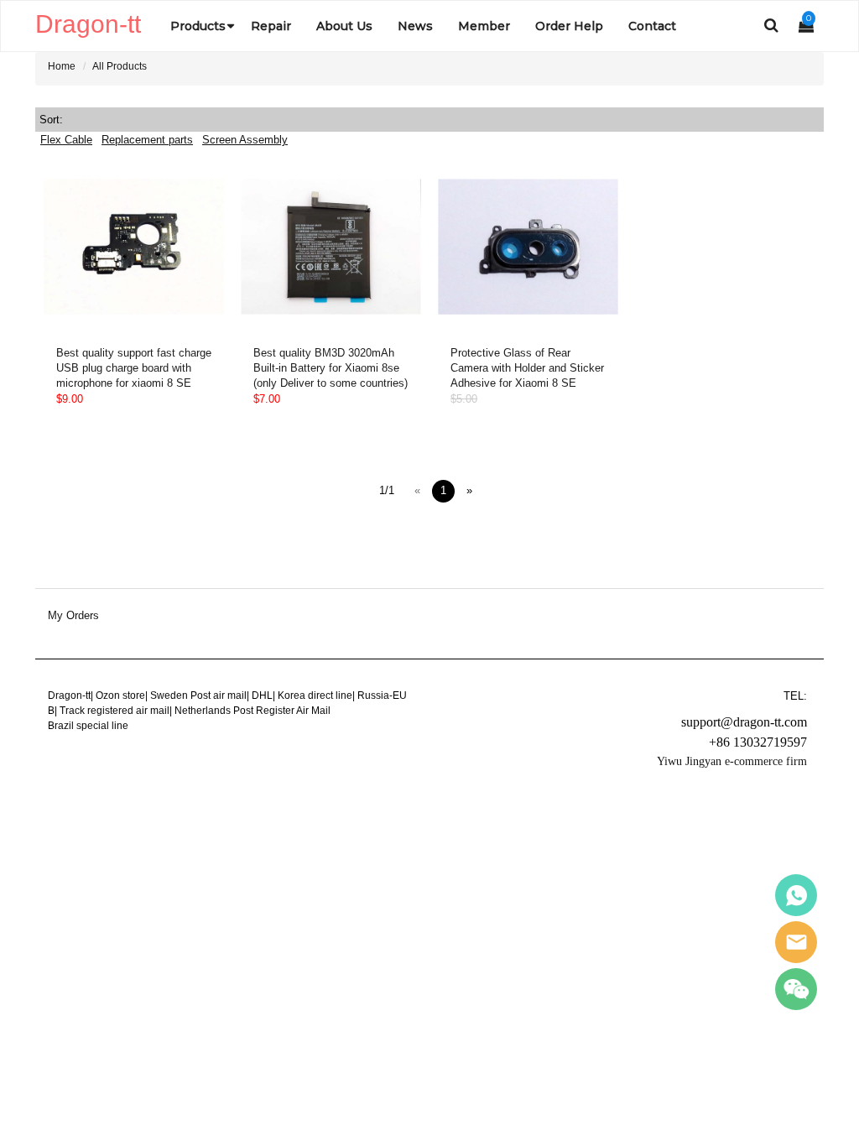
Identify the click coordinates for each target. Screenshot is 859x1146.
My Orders (73, 616)
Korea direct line (315, 695)
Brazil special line (88, 726)
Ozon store (120, 695)
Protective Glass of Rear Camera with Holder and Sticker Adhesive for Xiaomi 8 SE (527, 367)
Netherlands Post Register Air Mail (252, 710)
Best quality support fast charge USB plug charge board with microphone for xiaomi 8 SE (133, 367)
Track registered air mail (114, 710)
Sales (796, 895)
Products (198, 26)
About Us (344, 26)
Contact (652, 26)
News (415, 26)
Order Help (569, 26)
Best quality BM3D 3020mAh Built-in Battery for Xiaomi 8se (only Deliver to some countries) (330, 367)
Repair (271, 26)
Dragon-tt (69, 695)
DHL (262, 695)
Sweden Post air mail (198, 695)
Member (484, 26)
